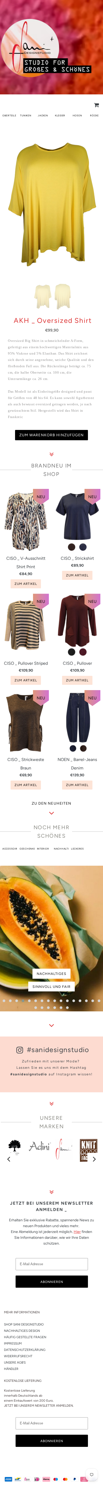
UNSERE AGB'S (15, 1362)
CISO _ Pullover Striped (26, 663)
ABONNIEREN (51, 1282)
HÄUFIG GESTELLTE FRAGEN (25, 1337)
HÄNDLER (11, 1369)
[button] (4, 1000)
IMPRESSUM (13, 1343)
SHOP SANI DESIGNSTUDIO (24, 1324)
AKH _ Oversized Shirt (53, 321)
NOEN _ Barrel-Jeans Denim (77, 763)
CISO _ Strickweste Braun (25, 763)
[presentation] (9, 1159)
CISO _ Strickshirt (77, 558)
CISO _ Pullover (77, 663)
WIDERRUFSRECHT (18, 1356)
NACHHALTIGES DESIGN (22, 1331)
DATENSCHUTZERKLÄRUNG (24, 1350)
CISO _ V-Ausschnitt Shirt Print (25, 562)
